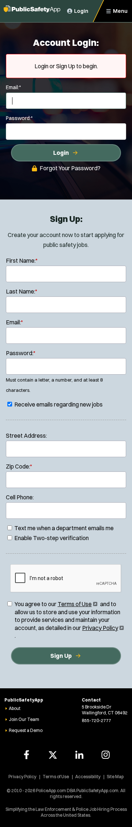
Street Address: (26, 435)
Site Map (115, 776)
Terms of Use (77, 604)
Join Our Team (24, 719)
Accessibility (87, 776)
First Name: (22, 260)
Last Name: (21, 291)
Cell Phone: (20, 497)
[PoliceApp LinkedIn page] (79, 754)
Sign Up (61, 655)
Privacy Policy (102, 627)
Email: (13, 87)
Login (61, 152)
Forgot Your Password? (70, 168)
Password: (19, 118)
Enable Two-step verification (51, 538)
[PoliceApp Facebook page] (26, 754)
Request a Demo (26, 730)
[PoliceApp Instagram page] (105, 754)
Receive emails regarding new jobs (58, 404)
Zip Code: (19, 466)
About (15, 708)
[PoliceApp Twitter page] (52, 754)
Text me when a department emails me (63, 528)
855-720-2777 (96, 720)
